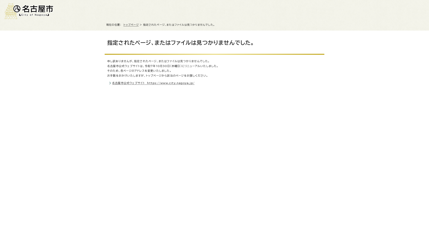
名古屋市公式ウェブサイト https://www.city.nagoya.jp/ (153, 83)
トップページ (131, 25)
